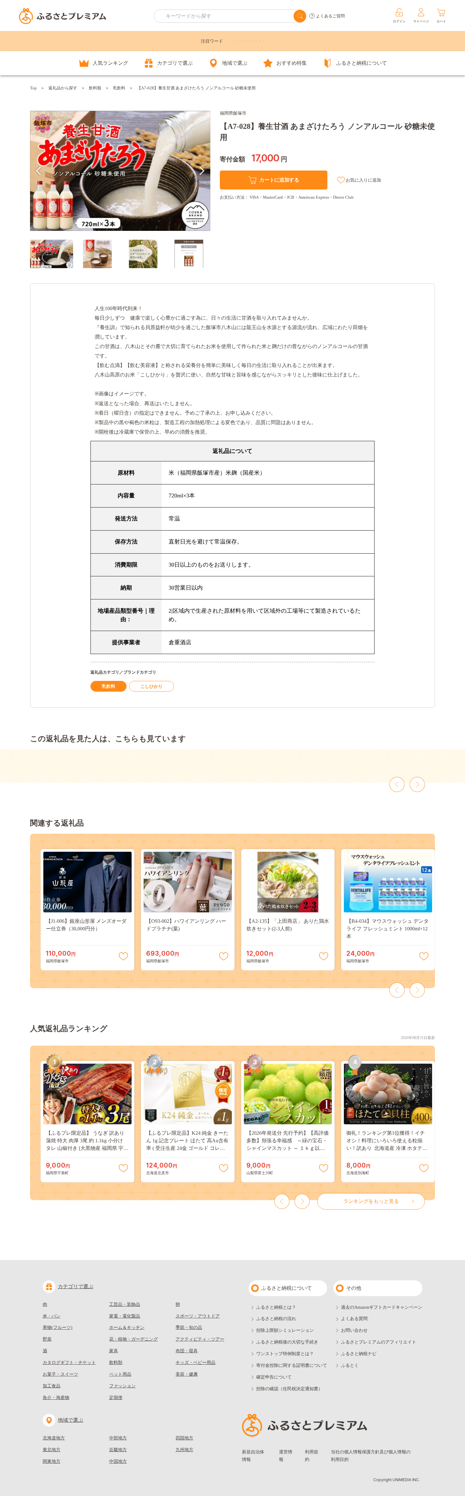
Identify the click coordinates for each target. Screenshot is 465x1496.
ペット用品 (120, 1374)
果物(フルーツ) (57, 1327)
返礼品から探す (62, 88)
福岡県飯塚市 (233, 113)
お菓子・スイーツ (60, 1374)
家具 (113, 1351)
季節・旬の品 (189, 1327)
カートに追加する (279, 180)
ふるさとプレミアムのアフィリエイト (378, 1342)
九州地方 (184, 1449)
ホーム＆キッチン (127, 1327)
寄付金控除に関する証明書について (291, 1365)
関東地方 (51, 1461)
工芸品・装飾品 (124, 1304)
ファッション (122, 1386)
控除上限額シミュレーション (285, 1330)
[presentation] (38, 171)
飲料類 (95, 88)
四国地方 (184, 1438)
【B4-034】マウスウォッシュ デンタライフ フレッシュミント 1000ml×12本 (387, 928)
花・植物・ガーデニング (133, 1339)
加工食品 (51, 1386)
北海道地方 (54, 1438)
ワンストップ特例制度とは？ (285, 1353)
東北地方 (51, 1449)
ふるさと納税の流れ (276, 1318)
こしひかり (151, 686)
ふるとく (350, 1365)
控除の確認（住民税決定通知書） (289, 1388)
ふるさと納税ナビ (358, 1353)
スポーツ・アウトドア (198, 1316)
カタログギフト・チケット (69, 1362)
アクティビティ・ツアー (200, 1339)
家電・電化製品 (124, 1316)
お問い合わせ (354, 1330)
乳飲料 (119, 88)
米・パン (51, 1316)
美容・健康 (187, 1374)
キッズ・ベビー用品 (195, 1362)
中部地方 (118, 1438)
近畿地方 (118, 1449)
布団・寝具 (187, 1351)
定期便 (115, 1397)
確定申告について (274, 1377)
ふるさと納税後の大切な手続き (287, 1342)
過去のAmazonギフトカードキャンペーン (381, 1307)
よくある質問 (354, 1318)
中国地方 (118, 1461)
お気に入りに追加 (363, 180)
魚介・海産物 (56, 1397)
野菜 (47, 1339)
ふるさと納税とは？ (276, 1307)
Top (33, 88)
